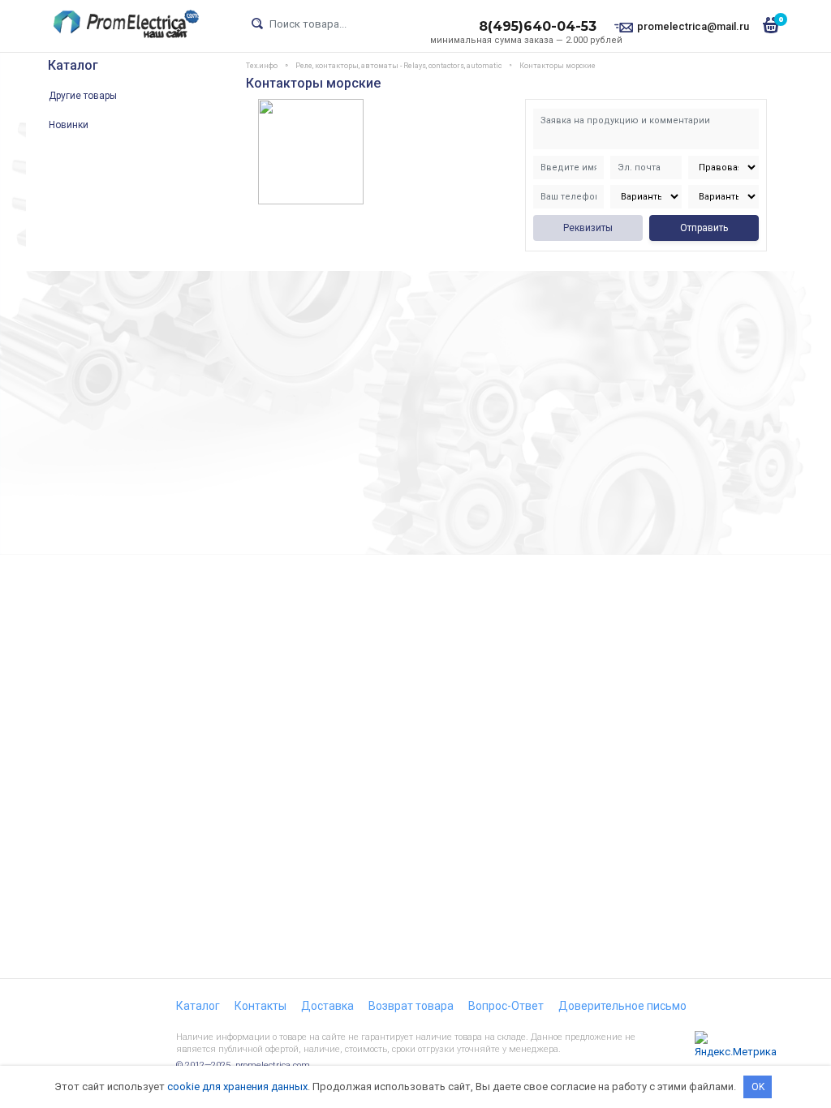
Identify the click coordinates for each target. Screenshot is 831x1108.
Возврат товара (411, 1005)
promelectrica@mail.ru (693, 26)
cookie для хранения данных (237, 1086)
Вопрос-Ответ (506, 1005)
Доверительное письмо (622, 1005)
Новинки (68, 125)
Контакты (260, 1005)
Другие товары (83, 95)
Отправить (704, 228)
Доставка (327, 1005)
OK (757, 1087)
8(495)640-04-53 (537, 26)
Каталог (73, 65)
